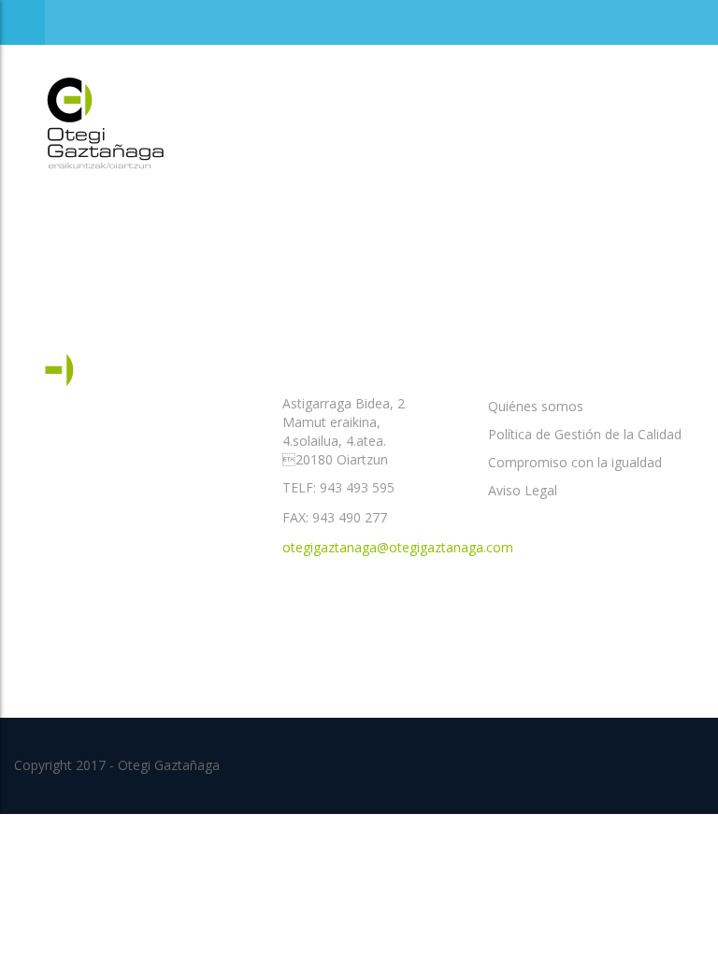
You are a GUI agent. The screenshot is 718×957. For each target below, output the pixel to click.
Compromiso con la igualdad (575, 462)
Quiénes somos (535, 406)
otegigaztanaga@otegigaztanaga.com (397, 547)
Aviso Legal (522, 490)
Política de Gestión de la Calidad (585, 434)
